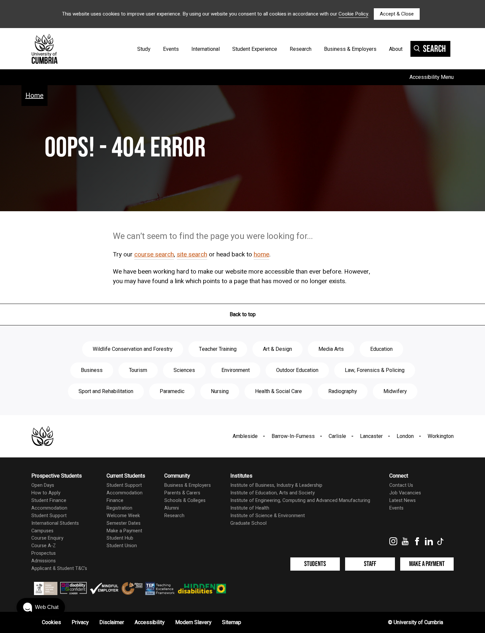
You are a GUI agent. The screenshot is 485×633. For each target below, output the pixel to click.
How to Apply (45, 492)
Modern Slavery (193, 622)
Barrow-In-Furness (293, 436)
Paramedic (172, 391)
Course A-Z (43, 545)
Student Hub (120, 538)
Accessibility (150, 622)
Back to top (243, 314)
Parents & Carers (182, 492)
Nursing (220, 391)
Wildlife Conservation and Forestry (133, 349)
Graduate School (248, 523)
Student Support (49, 515)
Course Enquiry (47, 538)
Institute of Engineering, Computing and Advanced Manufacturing (300, 500)
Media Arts (331, 349)
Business (92, 370)
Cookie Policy (353, 13)
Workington (441, 436)
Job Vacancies (405, 492)
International (205, 49)
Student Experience (254, 49)
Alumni (171, 508)
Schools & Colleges (185, 500)
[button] (40, 607)
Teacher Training (218, 349)
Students (315, 564)
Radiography (342, 391)
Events (171, 49)
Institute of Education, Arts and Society (272, 492)
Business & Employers (350, 49)
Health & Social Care (278, 391)
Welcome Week (123, 515)
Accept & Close (397, 13)
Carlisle (337, 436)
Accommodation (49, 508)
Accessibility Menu (431, 77)
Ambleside (245, 436)
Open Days (42, 485)
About (396, 49)
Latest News (402, 500)
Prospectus (43, 553)
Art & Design (277, 349)
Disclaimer (111, 622)
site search (192, 254)
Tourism (138, 370)
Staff (370, 564)
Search (434, 49)
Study (143, 49)
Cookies (51, 622)
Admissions (43, 560)
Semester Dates (124, 523)
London (405, 436)
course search (154, 254)
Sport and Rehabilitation (106, 391)
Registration (119, 508)
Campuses (42, 530)
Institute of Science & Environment (267, 515)
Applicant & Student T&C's (59, 568)
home (261, 254)
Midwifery (395, 391)
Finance (115, 500)
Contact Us (401, 485)
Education (381, 349)
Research (300, 49)
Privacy (80, 622)
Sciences (184, 370)
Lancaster (371, 436)
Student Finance (48, 500)
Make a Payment (124, 530)
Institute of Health (249, 508)
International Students (55, 523)
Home (34, 95)
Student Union (122, 545)
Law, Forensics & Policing (374, 370)
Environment (235, 370)
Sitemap (231, 622)
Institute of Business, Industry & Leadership (276, 485)
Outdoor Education (297, 370)
